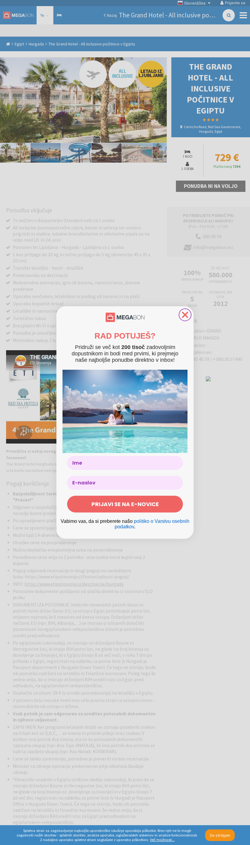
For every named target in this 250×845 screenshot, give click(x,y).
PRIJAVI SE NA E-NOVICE (125, 504)
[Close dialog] (185, 315)
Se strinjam (220, 835)
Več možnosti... (162, 839)
